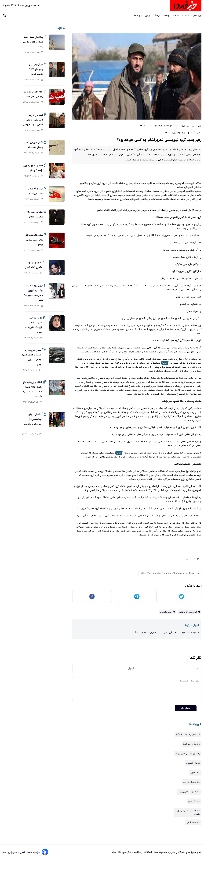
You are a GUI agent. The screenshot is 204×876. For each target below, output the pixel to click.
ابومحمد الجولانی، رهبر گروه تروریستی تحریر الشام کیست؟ (165, 633)
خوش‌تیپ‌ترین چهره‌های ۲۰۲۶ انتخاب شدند (36, 69)
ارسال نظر (185, 708)
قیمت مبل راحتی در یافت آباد (188, 734)
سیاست (186, 15)
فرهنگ (157, 15)
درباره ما (138, 15)
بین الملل (197, 15)
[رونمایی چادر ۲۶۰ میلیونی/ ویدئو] (57, 217)
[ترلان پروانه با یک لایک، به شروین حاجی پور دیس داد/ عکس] (57, 291)
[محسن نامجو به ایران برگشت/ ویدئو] (57, 170)
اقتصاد (176, 15)
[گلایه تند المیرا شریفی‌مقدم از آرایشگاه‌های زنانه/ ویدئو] (57, 323)
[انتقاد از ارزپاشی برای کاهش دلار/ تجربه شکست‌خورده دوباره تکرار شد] (57, 387)
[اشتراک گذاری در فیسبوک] (92, 596)
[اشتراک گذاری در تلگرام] (137, 596)
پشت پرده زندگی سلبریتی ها (188, 753)
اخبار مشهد (195, 791)
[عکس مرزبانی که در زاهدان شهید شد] (57, 147)
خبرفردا (171, 852)
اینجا (164, 363)
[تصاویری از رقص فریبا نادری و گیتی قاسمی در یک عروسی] (57, 120)
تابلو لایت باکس (193, 822)
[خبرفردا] (185, 5)
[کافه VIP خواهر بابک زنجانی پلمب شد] (57, 97)
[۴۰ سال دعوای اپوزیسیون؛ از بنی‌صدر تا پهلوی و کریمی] (57, 419)
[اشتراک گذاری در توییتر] (181, 596)
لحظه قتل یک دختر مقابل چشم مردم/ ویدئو (34, 239)
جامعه (167, 15)
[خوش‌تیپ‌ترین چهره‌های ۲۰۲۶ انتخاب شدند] (57, 69)
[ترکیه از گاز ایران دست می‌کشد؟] (57, 194)
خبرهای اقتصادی (193, 763)
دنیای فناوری (195, 772)
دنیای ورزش (183, 791)
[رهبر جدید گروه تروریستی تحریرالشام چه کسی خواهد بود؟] (136, 76)
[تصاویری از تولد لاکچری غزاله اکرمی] (57, 267)
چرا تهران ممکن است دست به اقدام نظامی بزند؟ (33, 41)
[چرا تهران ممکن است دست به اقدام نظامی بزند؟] (57, 42)
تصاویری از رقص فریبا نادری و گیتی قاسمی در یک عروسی (33, 119)
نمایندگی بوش (194, 801)
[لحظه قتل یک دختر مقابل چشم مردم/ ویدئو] (57, 240)
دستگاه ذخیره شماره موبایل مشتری (188, 812)
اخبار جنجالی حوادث (191, 782)
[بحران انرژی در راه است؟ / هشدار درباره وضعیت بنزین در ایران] (57, 355)
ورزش (148, 15)
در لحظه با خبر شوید (191, 744)
